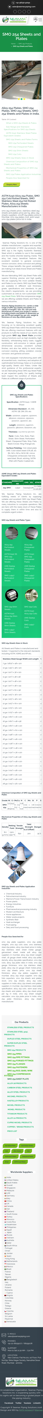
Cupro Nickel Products (19, 1122)
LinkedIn (37, 1403)
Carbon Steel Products (19, 1088)
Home (13, 44)
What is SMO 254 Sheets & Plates (21, 123)
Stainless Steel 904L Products (16, 1033)
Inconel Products (16, 1096)
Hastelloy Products (18, 1101)
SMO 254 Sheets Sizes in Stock (20, 158)
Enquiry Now (12, 185)
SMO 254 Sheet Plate (18, 1079)
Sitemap (39, 1410)
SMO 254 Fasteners (17, 1067)
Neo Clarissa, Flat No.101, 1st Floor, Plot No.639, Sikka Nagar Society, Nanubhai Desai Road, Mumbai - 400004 (21, 1360)
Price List (12, 1131)
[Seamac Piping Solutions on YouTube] (29, 11)
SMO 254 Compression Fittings (17, 1075)
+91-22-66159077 (15, 1343)
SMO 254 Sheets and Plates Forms (22, 139)
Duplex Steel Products (19, 1039)
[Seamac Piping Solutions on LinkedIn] (24, 11)
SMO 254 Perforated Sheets (21, 143)
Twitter (18, 1403)
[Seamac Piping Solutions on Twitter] (19, 11)
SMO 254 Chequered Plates (21, 147)
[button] (36, 19)
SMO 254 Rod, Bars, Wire (19, 1071)
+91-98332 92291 (23, 3)
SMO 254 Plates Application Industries (23, 174)
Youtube (27, 1403)
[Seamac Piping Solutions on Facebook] (15, 11)
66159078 (28, 1343)
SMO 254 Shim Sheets (18, 150)
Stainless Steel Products (20, 1027)
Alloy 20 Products (16, 1118)
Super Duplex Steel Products (15, 1044)
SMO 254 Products (25, 44)
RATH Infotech (26, 1410)
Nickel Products (16, 1105)
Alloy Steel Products (18, 1092)
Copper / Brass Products (20, 1127)
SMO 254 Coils (15, 154)
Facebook (9, 1403)
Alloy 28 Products (16, 1083)
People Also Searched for (17, 178)
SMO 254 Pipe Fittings (18, 1057)
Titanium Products (17, 1114)
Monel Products (16, 1109)
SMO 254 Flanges (16, 1064)
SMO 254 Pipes (14, 1054)
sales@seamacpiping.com (23, 7)
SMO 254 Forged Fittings (20, 1061)
